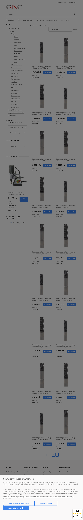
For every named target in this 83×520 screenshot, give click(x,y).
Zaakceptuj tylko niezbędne (19, 503)
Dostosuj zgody (46, 503)
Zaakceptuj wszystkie (16, 508)
